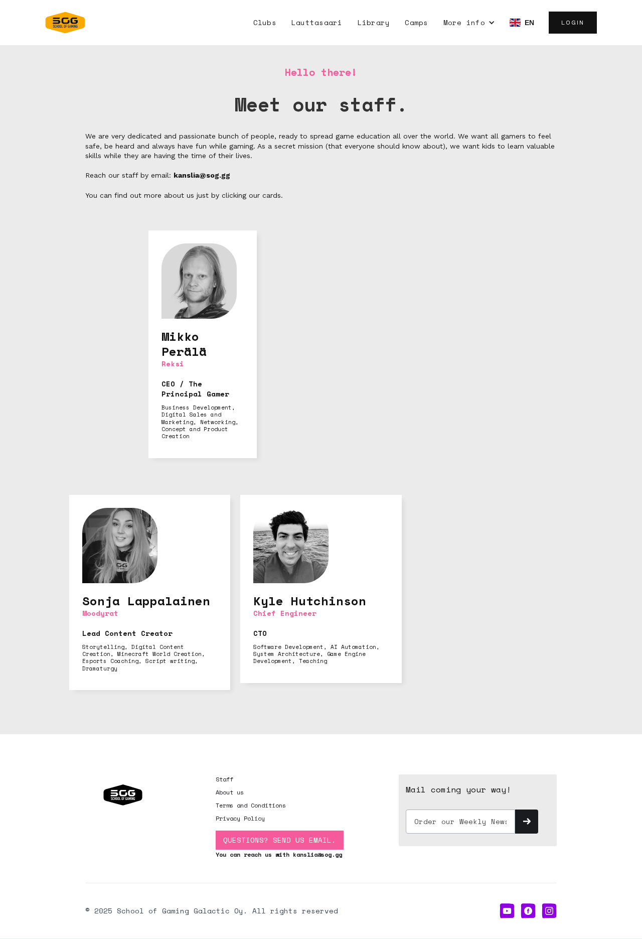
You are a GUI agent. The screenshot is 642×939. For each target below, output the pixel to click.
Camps (416, 22)
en (530, 23)
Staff (224, 779)
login (572, 22)
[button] (469, 22)
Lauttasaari (317, 22)
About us (230, 792)
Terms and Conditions (251, 805)
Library (374, 22)
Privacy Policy (240, 818)
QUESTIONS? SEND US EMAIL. (279, 840)
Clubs (264, 22)
